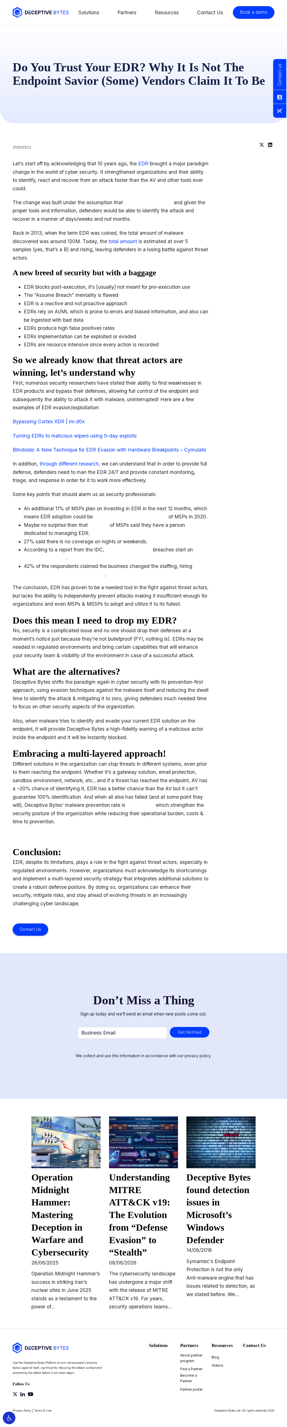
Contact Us (210, 12)
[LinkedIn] (270, 145)
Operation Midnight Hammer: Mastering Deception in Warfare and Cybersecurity (60, 1214)
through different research (69, 464)
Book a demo (254, 12)
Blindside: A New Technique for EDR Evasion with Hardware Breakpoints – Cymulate (109, 450)
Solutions (88, 12)
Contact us (279, 75)
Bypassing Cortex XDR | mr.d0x (49, 421)
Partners (126, 12)
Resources (167, 12)
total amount (122, 241)
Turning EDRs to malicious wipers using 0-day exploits (75, 436)
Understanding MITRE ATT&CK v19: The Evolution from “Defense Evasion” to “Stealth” (139, 1214)
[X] (262, 145)
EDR (143, 163)
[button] (9, 1418)
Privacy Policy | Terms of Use (32, 1410)
